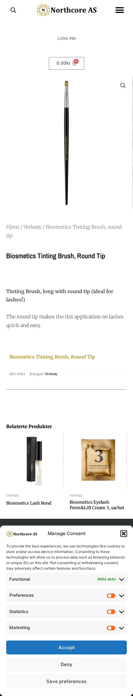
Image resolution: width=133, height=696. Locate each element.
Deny (66, 664)
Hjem (12, 227)
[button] (124, 533)
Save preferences (66, 681)
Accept (66, 647)
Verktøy (32, 227)
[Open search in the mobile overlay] (13, 10)
